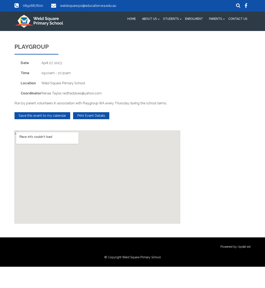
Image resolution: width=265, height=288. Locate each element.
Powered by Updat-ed (235, 246)
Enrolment (194, 18)
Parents (215, 18)
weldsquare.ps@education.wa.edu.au (88, 6)
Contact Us (237, 18)
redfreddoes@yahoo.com (82, 93)
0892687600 (33, 6)
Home (131, 18)
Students (171, 18)
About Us (149, 18)
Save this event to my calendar (42, 116)
